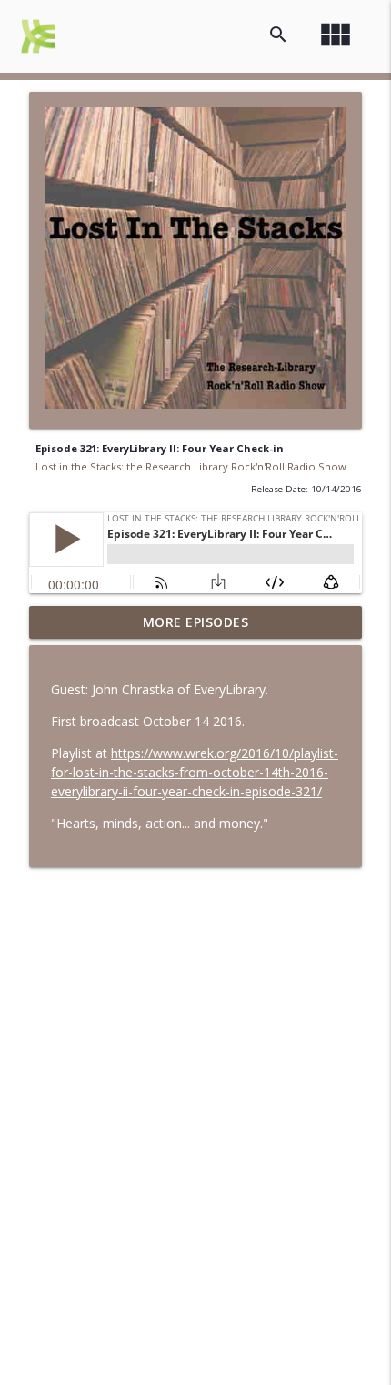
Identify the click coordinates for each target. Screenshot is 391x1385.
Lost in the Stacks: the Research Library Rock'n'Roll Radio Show (190, 466)
